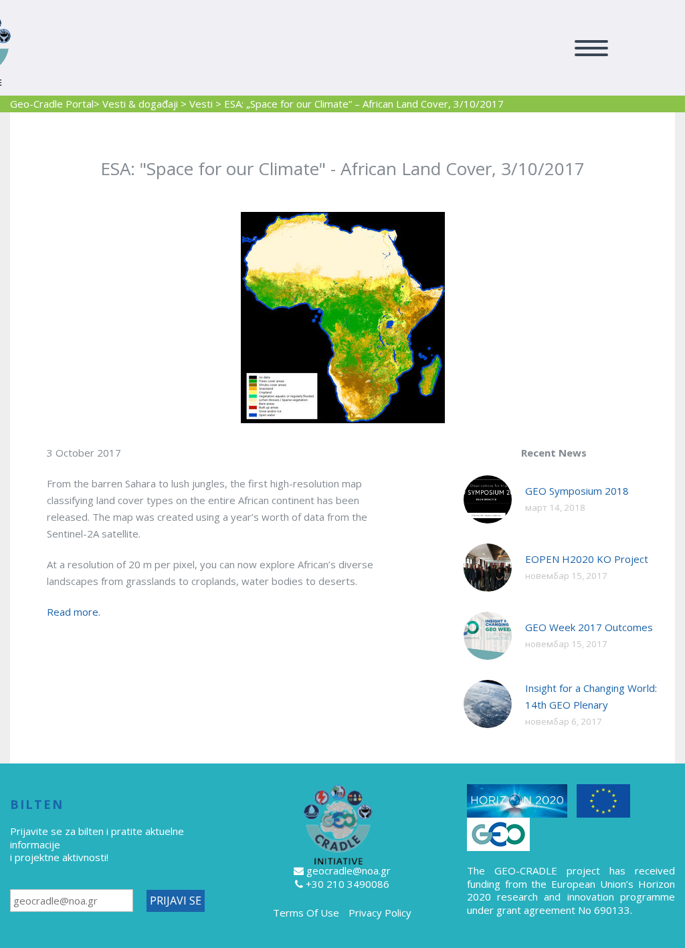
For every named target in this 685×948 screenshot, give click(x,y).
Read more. (73, 611)
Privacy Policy (380, 912)
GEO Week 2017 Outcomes (589, 627)
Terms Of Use (306, 912)
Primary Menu (591, 48)
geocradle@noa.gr (348, 870)
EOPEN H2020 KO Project (586, 559)
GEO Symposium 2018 (577, 490)
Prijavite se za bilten (58, 831)
